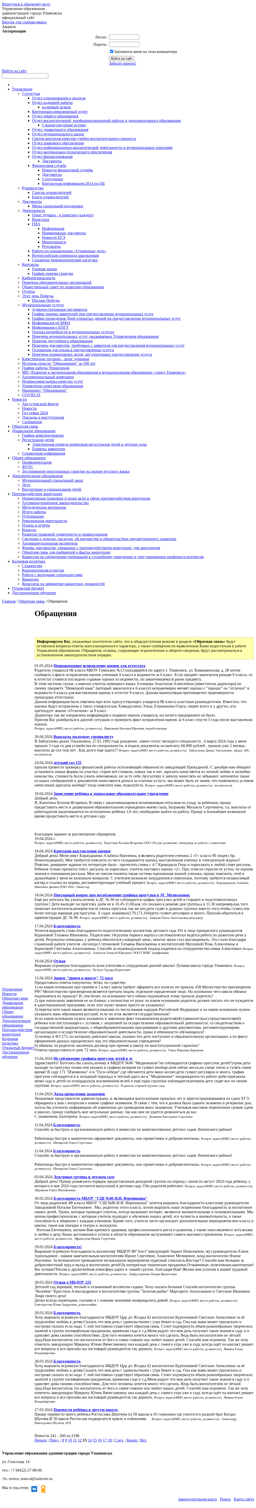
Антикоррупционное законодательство (55, 503)
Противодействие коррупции (37, 494)
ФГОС (27, 467)
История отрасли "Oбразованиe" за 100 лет (59, 363)
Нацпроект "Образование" (45, 390)
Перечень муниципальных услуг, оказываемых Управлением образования (95, 336)
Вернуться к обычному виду (26, 4)
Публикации (33, 516)
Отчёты (28, 291)
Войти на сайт (14, 71)
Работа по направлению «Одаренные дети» (69, 251)
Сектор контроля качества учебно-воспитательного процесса (84, 138)
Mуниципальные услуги (43, 305)
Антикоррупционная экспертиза (50, 543)
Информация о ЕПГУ (50, 327)
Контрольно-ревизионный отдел (60, 111)
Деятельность (33, 210)
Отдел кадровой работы (52, 102)
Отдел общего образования (55, 116)
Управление (22, 89)
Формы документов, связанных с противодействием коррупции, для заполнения (91, 548)
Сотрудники (52, 179)
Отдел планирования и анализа (59, 98)
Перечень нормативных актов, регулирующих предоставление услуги (92, 354)
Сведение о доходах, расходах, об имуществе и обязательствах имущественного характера (99, 539)
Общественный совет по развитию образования (63, 287)
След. (119, 1440)
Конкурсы (40, 219)
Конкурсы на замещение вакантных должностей (63, 584)
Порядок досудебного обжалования (62, 341)
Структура (31, 93)
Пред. (54, 1440)
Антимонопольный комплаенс (48, 377)
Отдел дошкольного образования (60, 129)
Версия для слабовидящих (24, 22)
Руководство (33, 188)
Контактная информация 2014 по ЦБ (73, 183)
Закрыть (9, 26)
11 (75, 1440)
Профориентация (37, 462)
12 (80, 1440)
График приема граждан (52, 273)
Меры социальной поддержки (57, 206)
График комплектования (43, 435)
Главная (9, 601)
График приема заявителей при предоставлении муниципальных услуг (93, 314)
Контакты (30, 264)
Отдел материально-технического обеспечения (72, 152)
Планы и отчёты (36, 525)
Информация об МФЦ (51, 323)
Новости (19, 399)
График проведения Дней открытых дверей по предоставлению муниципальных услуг (106, 318)
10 (70, 1440)
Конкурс (29, 530)
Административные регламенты (59, 309)
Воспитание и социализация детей (51, 489)
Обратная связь (25, 426)
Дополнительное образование (37, 476)
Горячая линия (44, 269)
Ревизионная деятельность (44, 521)
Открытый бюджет (28, 588)
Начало (40, 1440)
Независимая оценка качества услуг (52, 381)
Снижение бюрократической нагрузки (65, 260)
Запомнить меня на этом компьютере (145, 51)
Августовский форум (40, 404)
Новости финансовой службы (67, 170)
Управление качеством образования (52, 386)
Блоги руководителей (50, 197)
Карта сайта (244, 1499)
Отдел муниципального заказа (58, 134)
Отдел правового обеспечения (58, 143)
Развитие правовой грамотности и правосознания (64, 534)
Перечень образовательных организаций (57, 282)
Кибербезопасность (38, 278)
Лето (26, 485)
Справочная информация (43, 453)
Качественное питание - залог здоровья (55, 359)
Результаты (51, 246)
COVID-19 (31, 395)
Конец (132, 1440)
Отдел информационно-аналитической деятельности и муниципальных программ (102, 147)
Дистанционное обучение (34, 593)
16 (100, 1440)
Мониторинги (54, 242)
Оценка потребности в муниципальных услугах (73, 332)
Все (143, 1440)
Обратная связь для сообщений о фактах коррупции (66, 552)
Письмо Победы (46, 300)
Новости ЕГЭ (53, 237)
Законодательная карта (197, 1499)
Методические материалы (44, 507)
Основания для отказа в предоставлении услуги (73, 350)
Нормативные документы (64, 233)
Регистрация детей (38, 440)
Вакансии (30, 579)
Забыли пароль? (122, 63)
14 (90, 1440)
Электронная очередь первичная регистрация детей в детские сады (89, 444)
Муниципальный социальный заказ (52, 480)
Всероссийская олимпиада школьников (65, 255)
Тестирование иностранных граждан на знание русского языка (76, 471)
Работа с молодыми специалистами (52, 575)
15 (95, 1440)
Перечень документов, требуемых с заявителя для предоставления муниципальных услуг (108, 345)
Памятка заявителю (48, 449)
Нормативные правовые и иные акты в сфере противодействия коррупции (86, 498)
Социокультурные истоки (64, 125)
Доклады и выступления (43, 417)
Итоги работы (34, 512)
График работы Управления (45, 368)
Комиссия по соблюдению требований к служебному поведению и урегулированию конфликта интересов (113, 557)
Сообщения (32, 422)
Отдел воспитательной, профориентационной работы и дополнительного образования (106, 120)
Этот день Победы (38, 296)
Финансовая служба (49, 165)
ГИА (36, 224)
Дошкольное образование (34, 431)
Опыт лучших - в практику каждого (63, 215)
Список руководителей (52, 192)
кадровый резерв (56, 107)
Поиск (225, 1499)
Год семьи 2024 (35, 413)
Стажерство (32, 566)
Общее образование (29, 458)
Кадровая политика (28, 561)
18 (110, 1440)
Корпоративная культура (43, 570)
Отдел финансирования (52, 156)
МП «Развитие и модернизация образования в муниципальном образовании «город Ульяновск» (104, 372)
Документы (52, 161)
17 (105, 1440)
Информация (53, 228)
